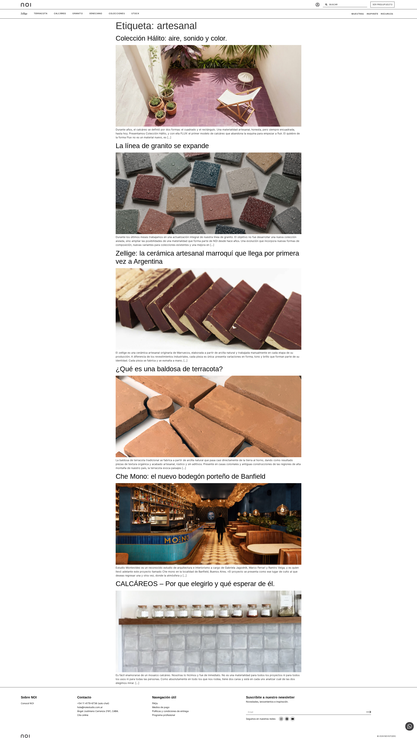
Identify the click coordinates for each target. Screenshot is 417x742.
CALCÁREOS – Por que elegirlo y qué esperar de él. (195, 584)
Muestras (358, 14)
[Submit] (368, 712)
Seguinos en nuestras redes (260, 718)
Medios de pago (160, 707)
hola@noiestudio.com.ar (90, 707)
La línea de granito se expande (162, 146)
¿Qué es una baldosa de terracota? (169, 369)
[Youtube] (292, 718)
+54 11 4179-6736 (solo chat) (93, 703)
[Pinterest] (286, 718)
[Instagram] (281, 718)
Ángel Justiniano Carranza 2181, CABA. (98, 711)
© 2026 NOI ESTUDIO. (386, 736)
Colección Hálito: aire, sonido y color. (171, 38)
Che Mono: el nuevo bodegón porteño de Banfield (190, 476)
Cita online (82, 715)
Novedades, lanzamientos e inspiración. (267, 701)
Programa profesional (163, 715)
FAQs (155, 703)
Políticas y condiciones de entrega (170, 711)
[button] (24, 13)
